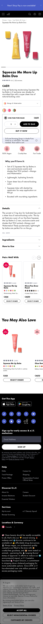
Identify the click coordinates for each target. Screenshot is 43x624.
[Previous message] (2, 5)
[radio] (5, 118)
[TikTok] (4, 414)
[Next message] (41, 5)
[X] (4, 421)
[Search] (29, 14)
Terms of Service (14, 459)
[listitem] (4, 110)
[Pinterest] (19, 414)
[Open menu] (3, 14)
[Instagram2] (33, 421)
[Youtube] (33, 414)
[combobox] (21, 103)
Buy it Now (21, 131)
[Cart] (39, 14)
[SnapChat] (11, 421)
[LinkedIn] (19, 421)
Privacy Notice (12, 456)
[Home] (8, 14)
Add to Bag (29, 124)
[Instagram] (11, 414)
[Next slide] (39, 258)
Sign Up (21, 447)
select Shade (12, 301)
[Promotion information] (36, 140)
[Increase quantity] (15, 124)
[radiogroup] (21, 128)
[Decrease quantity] (7, 124)
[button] (21, 45)
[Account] (34, 14)
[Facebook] (26, 414)
